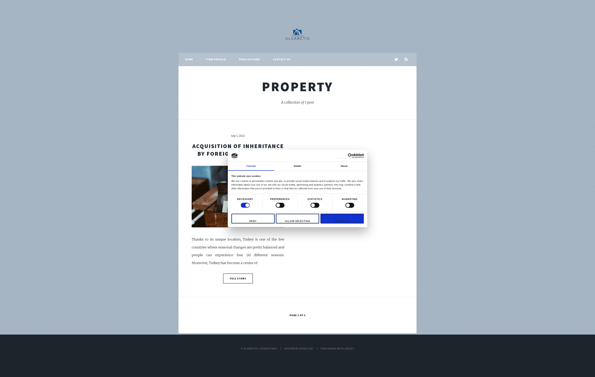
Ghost (349, 348)
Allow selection (297, 221)
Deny (253, 221)
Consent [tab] (251, 166)
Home (189, 59)
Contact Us (282, 59)
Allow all (342, 221)
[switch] (280, 205)
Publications (249, 59)
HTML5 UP (306, 348)
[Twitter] (396, 60)
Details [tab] (297, 166)
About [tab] (344, 166)
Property (297, 86)
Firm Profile (216, 59)
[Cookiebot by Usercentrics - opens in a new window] (350, 155)
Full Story (238, 278)
